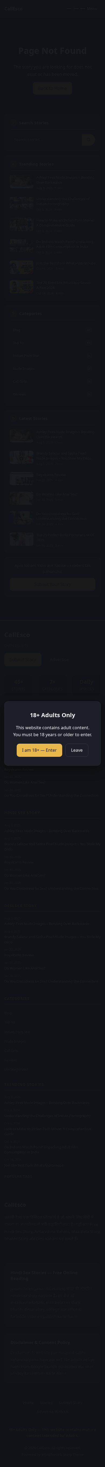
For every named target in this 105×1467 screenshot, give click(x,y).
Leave (77, 750)
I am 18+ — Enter (39, 750)
